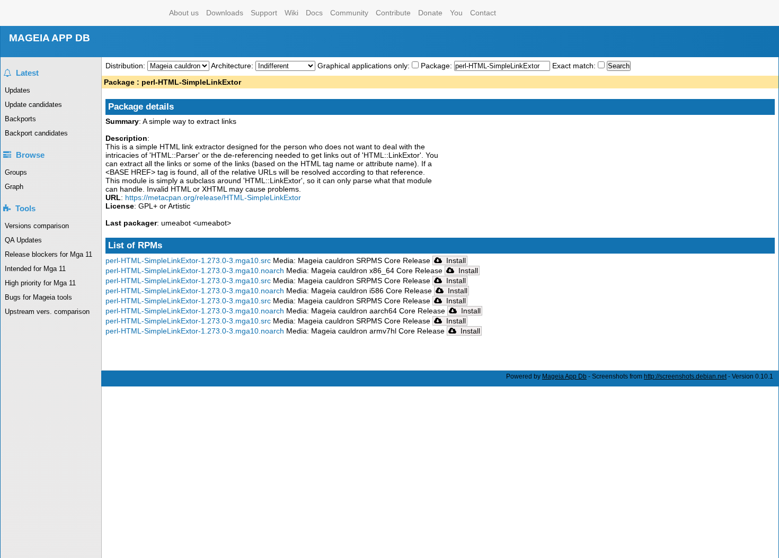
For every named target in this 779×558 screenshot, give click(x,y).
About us (184, 12)
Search (619, 66)
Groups (16, 172)
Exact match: (575, 65)
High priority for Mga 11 (40, 283)
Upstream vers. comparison (47, 312)
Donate (430, 12)
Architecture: (233, 65)
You (456, 12)
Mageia (122, 13)
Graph (14, 187)
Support (264, 12)
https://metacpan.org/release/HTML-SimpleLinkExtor (213, 197)
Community (349, 12)
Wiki (291, 12)
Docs (314, 12)
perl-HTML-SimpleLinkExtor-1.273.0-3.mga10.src (188, 260)
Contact (483, 12)
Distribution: (126, 65)
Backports (20, 119)
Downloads (224, 12)
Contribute (393, 12)
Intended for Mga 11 (35, 269)
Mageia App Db (564, 376)
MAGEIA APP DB (49, 37)
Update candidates (33, 105)
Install (455, 260)
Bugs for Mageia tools (38, 297)
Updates (17, 90)
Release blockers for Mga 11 (48, 254)
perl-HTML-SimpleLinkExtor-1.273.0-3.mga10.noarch (194, 270)
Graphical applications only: (363, 65)
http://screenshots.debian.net (685, 376)
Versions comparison (37, 226)
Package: (437, 65)
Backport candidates (36, 133)
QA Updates (23, 240)
